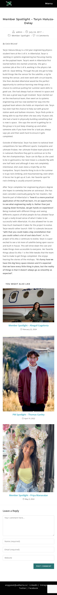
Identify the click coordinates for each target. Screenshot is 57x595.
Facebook (33, 588)
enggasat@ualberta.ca (16, 585)
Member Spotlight (21, 35)
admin (19, 32)
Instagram (45, 585)
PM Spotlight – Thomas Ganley (29, 414)
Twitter (22, 588)
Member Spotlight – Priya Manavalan (28, 495)
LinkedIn (33, 585)
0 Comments (43, 35)
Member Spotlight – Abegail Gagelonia (29, 325)
